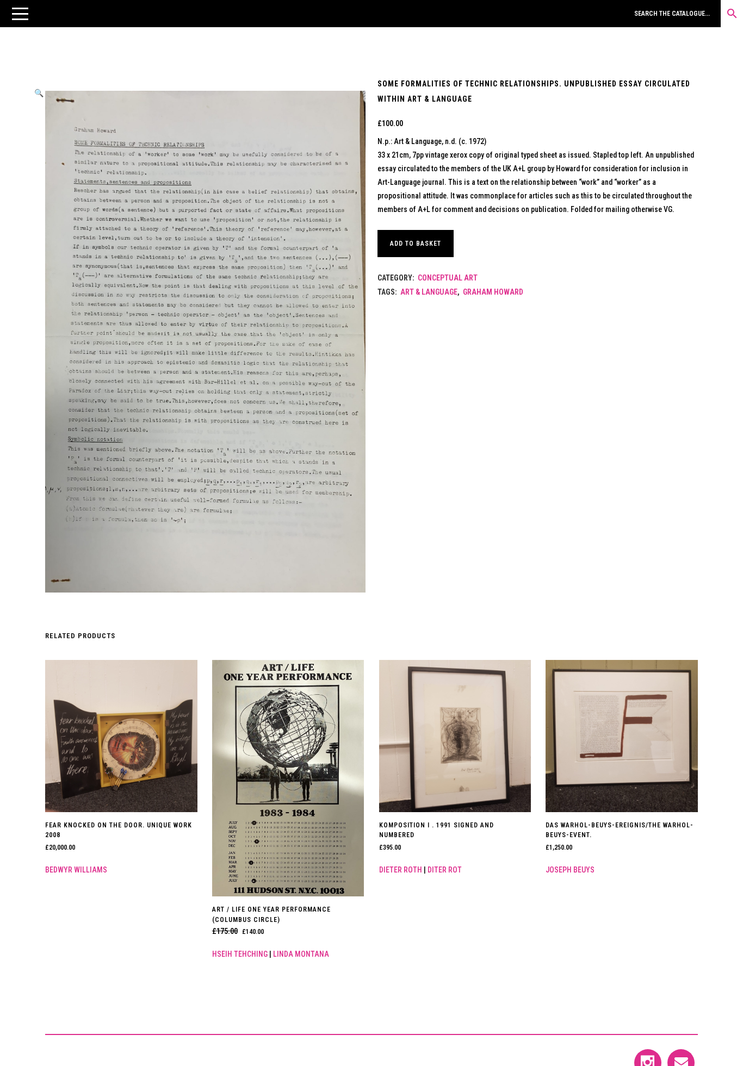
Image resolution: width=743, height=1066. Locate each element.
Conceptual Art (448, 277)
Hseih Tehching (240, 954)
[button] (20, 13)
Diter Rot (445, 869)
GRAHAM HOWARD (493, 292)
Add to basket (415, 243)
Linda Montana (301, 954)
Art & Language (428, 292)
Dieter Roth (400, 869)
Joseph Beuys (570, 869)
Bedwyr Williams (76, 869)
